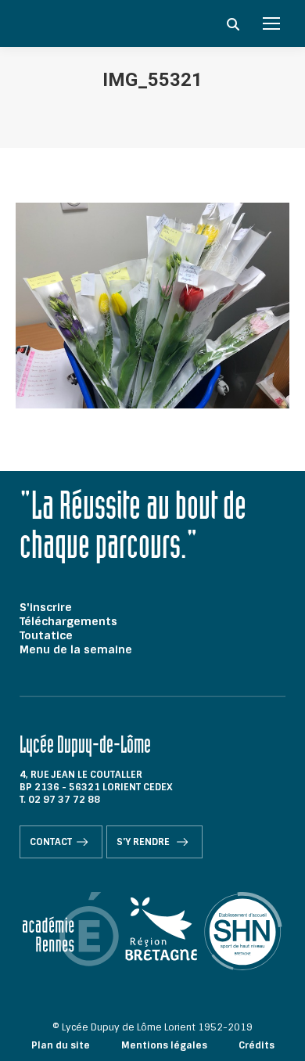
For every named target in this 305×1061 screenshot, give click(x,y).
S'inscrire (46, 607)
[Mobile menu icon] (271, 23)
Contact (51, 842)
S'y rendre (144, 842)
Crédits (256, 1045)
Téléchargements (68, 621)
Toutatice (46, 635)
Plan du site (60, 1045)
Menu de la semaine (76, 649)
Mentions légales (164, 1045)
